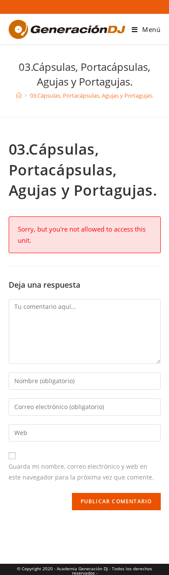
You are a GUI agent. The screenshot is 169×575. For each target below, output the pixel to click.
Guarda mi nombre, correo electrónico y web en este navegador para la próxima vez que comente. (81, 471)
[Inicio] (19, 95)
